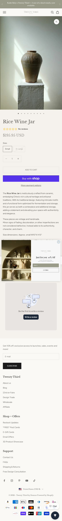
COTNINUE (45, 270)
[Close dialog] (58, 242)
